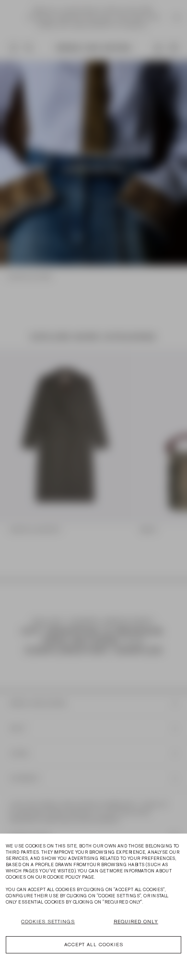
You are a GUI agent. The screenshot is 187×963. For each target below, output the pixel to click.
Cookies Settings (48, 921)
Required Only (136, 921)
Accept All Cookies (93, 944)
